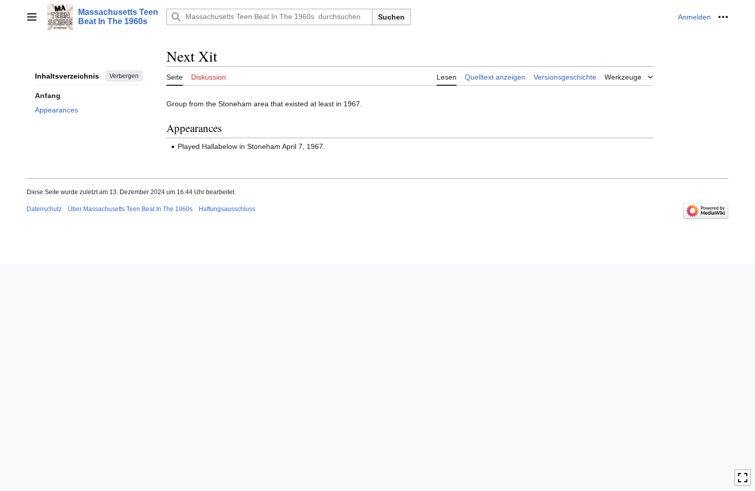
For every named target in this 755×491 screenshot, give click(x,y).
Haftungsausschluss (227, 209)
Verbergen (124, 76)
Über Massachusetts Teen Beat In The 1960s (130, 209)
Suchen (391, 17)
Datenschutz (44, 209)
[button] (32, 17)
